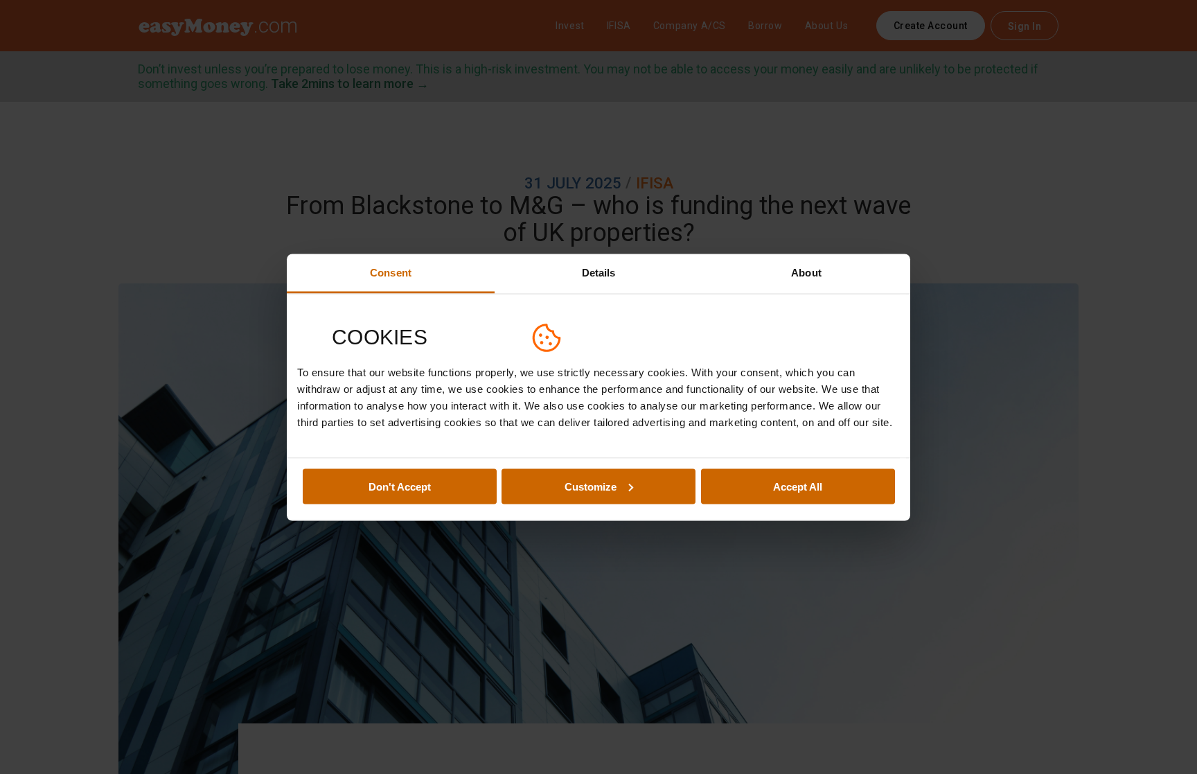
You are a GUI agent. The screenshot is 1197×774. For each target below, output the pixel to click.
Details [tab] (599, 272)
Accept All (797, 486)
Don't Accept (400, 486)
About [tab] (806, 272)
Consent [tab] (390, 272)
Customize (591, 486)
